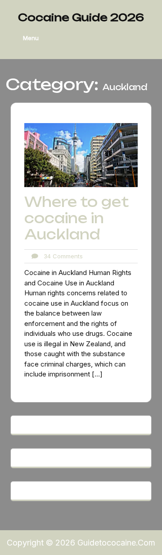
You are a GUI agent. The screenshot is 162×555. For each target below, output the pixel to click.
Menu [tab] (31, 37)
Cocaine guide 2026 (81, 17)
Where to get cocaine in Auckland (76, 218)
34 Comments (60, 256)
